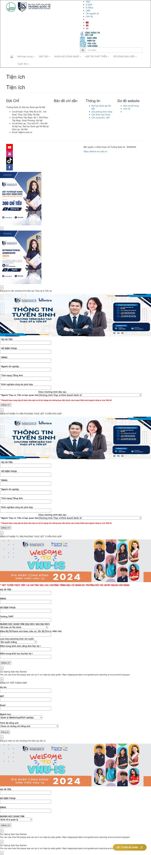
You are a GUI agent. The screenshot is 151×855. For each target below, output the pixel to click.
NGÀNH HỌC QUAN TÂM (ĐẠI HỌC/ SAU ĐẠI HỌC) (25, 624)
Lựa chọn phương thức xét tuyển (17, 638)
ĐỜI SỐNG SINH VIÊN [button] (124, 56)
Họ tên (3, 687)
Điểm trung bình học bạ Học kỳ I (16, 653)
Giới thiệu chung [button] (25, 56)
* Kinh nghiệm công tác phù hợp (16, 384)
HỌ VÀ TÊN (5, 589)
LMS (88, 10)
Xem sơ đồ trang (131, 105)
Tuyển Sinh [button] (22, 63)
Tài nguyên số (92, 13)
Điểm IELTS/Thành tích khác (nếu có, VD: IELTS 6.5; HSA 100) (31, 631)
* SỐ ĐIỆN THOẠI (8, 348)
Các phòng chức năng (102, 111)
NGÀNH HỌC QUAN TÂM (12, 816)
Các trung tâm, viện (101, 117)
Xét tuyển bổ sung (127, 847)
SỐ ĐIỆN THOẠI (7, 607)
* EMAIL (4, 357)
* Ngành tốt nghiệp (9, 366)
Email (2, 705)
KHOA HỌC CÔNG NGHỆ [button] (67, 56)
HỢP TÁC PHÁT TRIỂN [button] (96, 56)
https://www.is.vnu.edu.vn (95, 151)
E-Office (89, 7)
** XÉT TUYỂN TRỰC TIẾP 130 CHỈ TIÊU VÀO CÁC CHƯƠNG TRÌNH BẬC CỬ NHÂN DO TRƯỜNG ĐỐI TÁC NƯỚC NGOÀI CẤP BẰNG (64, 585)
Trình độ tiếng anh (9, 722)
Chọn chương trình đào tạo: (52, 391)
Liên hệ (89, 16)
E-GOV (89, 4)
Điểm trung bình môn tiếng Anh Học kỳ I (20, 645)
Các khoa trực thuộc (101, 114)
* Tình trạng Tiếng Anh (11, 375)
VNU (88, 1)
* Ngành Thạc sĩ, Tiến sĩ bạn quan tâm (19, 395)
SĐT (2, 696)
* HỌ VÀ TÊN (6, 339)
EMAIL (3, 598)
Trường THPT (7, 616)
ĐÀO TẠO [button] (44, 56)
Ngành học (5, 714)
